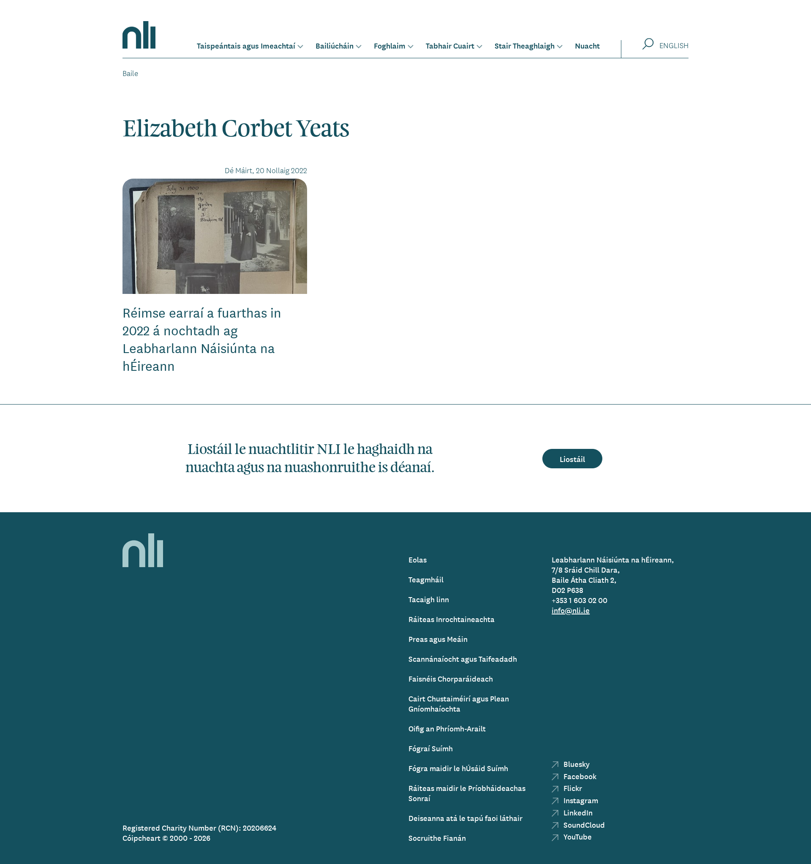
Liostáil (572, 458)
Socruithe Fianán (437, 837)
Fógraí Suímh (430, 748)
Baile (130, 73)
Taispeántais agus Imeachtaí (246, 45)
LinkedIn (577, 812)
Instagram (580, 800)
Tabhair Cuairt (450, 45)
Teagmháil (426, 579)
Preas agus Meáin (438, 638)
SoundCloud (583, 824)
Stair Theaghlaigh (525, 45)
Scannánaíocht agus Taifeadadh (462, 658)
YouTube (577, 836)
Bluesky (576, 763)
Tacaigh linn (428, 599)
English (674, 45)
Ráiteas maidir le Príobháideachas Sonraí (466, 792)
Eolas (417, 559)
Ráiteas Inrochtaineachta (451, 619)
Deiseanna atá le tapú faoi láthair (465, 817)
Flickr (572, 787)
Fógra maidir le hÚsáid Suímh (458, 768)
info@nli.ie (571, 610)
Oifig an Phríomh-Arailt (447, 728)
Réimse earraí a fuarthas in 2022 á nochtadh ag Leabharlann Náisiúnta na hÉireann (201, 339)
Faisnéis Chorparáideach (450, 678)
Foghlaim (390, 45)
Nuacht (587, 45)
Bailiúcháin (335, 45)
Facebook (579, 776)
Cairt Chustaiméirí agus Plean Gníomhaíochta (458, 703)
